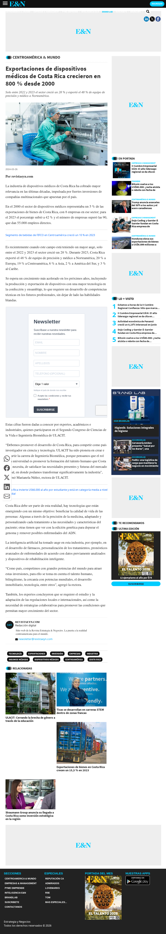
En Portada (127, 158)
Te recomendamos (131, 523)
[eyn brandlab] (129, 393)
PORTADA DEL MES (99, 873)
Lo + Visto (126, 299)
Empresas (74, 653)
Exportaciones (36, 653)
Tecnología (15, 653)
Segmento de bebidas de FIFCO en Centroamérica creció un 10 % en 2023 (50, 235)
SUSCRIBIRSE (136, 583)
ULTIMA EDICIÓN (129, 529)
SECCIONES (12, 873)
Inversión (57, 653)
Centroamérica (74, 659)
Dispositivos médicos (47, 659)
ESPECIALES (53, 873)
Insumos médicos (18, 659)
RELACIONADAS (22, 668)
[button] (6, 458)
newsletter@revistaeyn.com (35, 639)
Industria (92, 653)
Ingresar (157, 3)
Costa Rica (95, 659)
